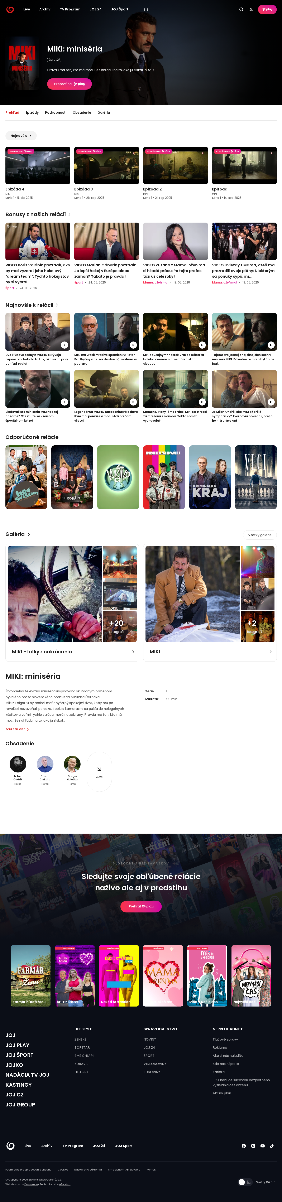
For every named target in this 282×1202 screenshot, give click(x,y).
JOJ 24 (96, 9)
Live (26, 9)
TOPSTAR (82, 1047)
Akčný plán (222, 1093)
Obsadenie (82, 112)
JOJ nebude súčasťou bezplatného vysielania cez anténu (241, 1082)
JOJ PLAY (17, 1045)
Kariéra (219, 1072)
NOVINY (150, 1039)
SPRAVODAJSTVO (160, 1029)
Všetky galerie (260, 535)
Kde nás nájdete (226, 1063)
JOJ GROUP (20, 1104)
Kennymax (31, 1184)
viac (148, 70)
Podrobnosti (55, 112)
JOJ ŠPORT (19, 1055)
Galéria (103, 112)
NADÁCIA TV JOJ (27, 1075)
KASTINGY (18, 1085)
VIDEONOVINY (155, 1063)
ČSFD (52, 60)
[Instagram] (253, 1146)
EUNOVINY (152, 1072)
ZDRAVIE (81, 1063)
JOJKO (14, 1065)
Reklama (220, 1047)
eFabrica (65, 1184)
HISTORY (81, 1072)
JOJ (10, 1035)
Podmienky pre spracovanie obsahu (28, 1169)
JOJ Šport (119, 9)
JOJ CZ (14, 1094)
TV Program (70, 9)
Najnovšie (19, 135)
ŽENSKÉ (80, 1039)
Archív (45, 9)
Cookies (63, 1169)
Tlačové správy (225, 1039)
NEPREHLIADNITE (228, 1029)
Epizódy (32, 112)
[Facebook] (244, 1146)
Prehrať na (63, 84)
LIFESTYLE (83, 1029)
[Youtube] (262, 1146)
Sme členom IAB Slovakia (124, 1169)
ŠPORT (149, 1055)
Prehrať (135, 906)
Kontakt (151, 1169)
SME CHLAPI (84, 1055)
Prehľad (12, 112)
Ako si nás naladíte (228, 1055)
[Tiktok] (272, 1146)
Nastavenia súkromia (88, 1169)
